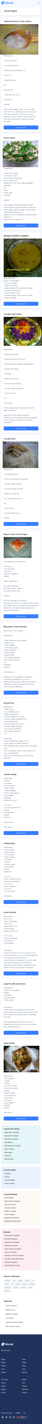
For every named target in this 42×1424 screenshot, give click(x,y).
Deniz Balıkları (9, 1198)
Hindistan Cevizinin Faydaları (14, 1255)
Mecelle (25, 1389)
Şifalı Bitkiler (8, 1142)
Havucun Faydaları (10, 1252)
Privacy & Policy (6, 1413)
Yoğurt (24, 1284)
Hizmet (24, 1392)
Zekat (3, 1386)
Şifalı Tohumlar (9, 1149)
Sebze (23, 1287)
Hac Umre (4, 1379)
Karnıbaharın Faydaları (11, 1242)
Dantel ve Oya (10, 1310)
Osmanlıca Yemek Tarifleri (14, 1322)
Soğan (20, 1280)
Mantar (7, 1291)
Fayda (7, 1284)
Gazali (24, 1362)
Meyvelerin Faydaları (11, 1136)
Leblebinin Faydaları (11, 1245)
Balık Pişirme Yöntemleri (12, 1201)
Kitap (24, 1366)
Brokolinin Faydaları (11, 1239)
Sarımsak (7, 1287)
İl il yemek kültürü (10, 1208)
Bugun (3, 1359)
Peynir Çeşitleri (9, 1214)
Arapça (24, 1386)
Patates (16, 1287)
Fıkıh (23, 1369)
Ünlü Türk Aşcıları (10, 1204)
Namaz (3, 1362)
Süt (13, 1284)
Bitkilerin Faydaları (12, 1314)
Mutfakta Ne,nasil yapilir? (12, 1221)
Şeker (27, 1280)
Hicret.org (6, 1350)
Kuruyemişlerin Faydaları (12, 1146)
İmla (23, 1383)
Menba (24, 1372)
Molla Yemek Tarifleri (13, 1326)
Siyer (24, 1359)
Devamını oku (21, 127)
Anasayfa (7, 1173)
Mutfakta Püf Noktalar (11, 1218)
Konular (6, 1177)
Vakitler (17, 1413)
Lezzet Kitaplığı (9, 1180)
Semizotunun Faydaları (12, 1235)
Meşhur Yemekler (10, 1211)
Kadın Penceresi (11, 1306)
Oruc (2, 1369)
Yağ (18, 1284)
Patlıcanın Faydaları (10, 1262)
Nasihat (3, 1389)
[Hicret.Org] (7, 2)
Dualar (3, 1383)
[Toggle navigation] (39, 3)
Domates (32, 1284)
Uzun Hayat (9, 1318)
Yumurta (7, 1280)
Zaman (3, 1372)
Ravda (3, 1392)
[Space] (7, 1344)
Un (33, 1280)
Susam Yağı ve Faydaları (12, 1249)
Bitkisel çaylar (9, 1159)
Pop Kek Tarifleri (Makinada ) (14, 1259)
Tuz (14, 1280)
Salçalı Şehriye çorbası (12, 1265)
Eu (24, 1413)
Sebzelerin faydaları (11, 1139)
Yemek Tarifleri (9, 1183)
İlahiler (24, 1379)
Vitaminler (7, 1155)
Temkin (3, 1366)
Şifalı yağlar (8, 1152)
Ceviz (30, 1287)
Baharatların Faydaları (11, 1132)
